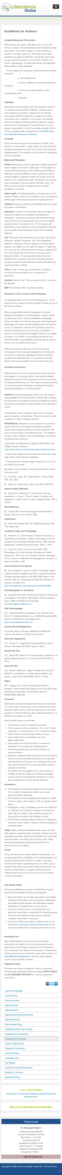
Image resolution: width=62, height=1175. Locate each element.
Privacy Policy (51, 1166)
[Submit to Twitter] (51, 983)
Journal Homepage (13, 990)
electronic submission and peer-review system (30, 924)
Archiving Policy (12, 1053)
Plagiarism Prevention (15, 1048)
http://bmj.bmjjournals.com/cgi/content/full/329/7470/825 (27, 585)
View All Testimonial (33, 1156)
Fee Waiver (10, 1062)
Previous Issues (12, 1000)
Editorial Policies (12, 1019)
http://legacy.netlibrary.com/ (20, 603)
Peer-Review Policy (13, 1024)
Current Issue (11, 995)
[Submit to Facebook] (47, 983)
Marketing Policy (12, 1077)
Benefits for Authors (14, 1072)
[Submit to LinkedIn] (56, 983)
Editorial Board (11, 1009)
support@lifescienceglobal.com (17, 956)
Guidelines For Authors (15, 1038)
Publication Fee (12, 1057)
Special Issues (11, 1005)
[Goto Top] (60, 1170)
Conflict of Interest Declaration (19, 1067)
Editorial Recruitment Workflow (19, 1014)
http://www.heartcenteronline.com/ (18, 622)
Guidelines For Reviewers (17, 1033)
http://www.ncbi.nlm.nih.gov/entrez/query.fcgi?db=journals (29, 449)
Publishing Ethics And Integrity (19, 1029)
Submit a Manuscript (14, 1043)
